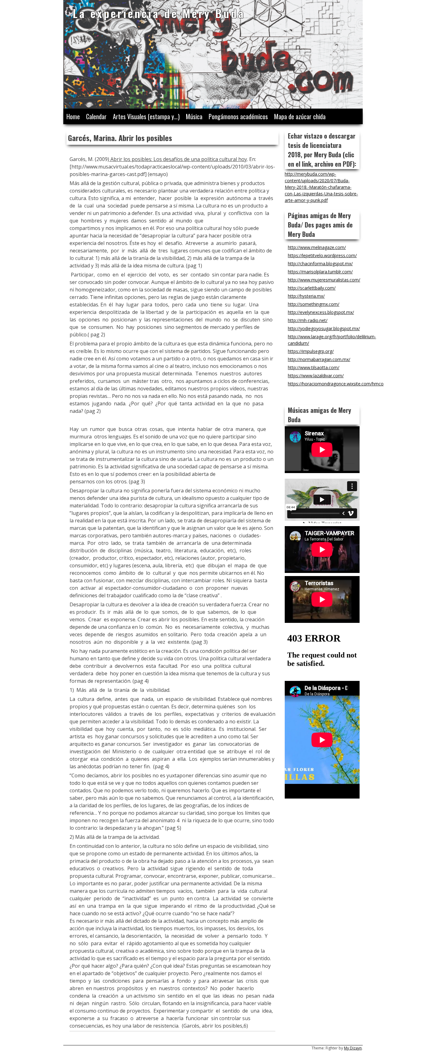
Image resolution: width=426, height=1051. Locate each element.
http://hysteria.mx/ (306, 296)
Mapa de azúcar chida (300, 116)
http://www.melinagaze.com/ (317, 247)
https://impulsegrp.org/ (311, 351)
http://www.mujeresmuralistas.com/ (324, 280)
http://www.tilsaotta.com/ (313, 367)
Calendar (96, 116)
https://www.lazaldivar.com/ (316, 376)
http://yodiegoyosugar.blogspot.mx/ (324, 328)
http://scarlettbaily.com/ (312, 288)
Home (73, 116)
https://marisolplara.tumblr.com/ (320, 272)
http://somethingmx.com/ (313, 304)
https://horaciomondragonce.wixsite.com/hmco (336, 384)
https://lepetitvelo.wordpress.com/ (322, 255)
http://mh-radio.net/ (307, 320)
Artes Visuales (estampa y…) (146, 116)
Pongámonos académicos (238, 116)
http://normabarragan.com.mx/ (319, 359)
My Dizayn (353, 1048)
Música (194, 116)
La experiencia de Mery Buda (159, 13)
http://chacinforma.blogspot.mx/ (320, 263)
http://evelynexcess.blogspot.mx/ (321, 312)
